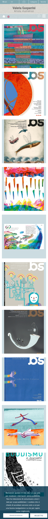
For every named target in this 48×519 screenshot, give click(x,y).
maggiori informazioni (16, 515)
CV (12, 2)
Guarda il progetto (24, 59)
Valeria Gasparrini (24, 8)
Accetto (38, 516)
